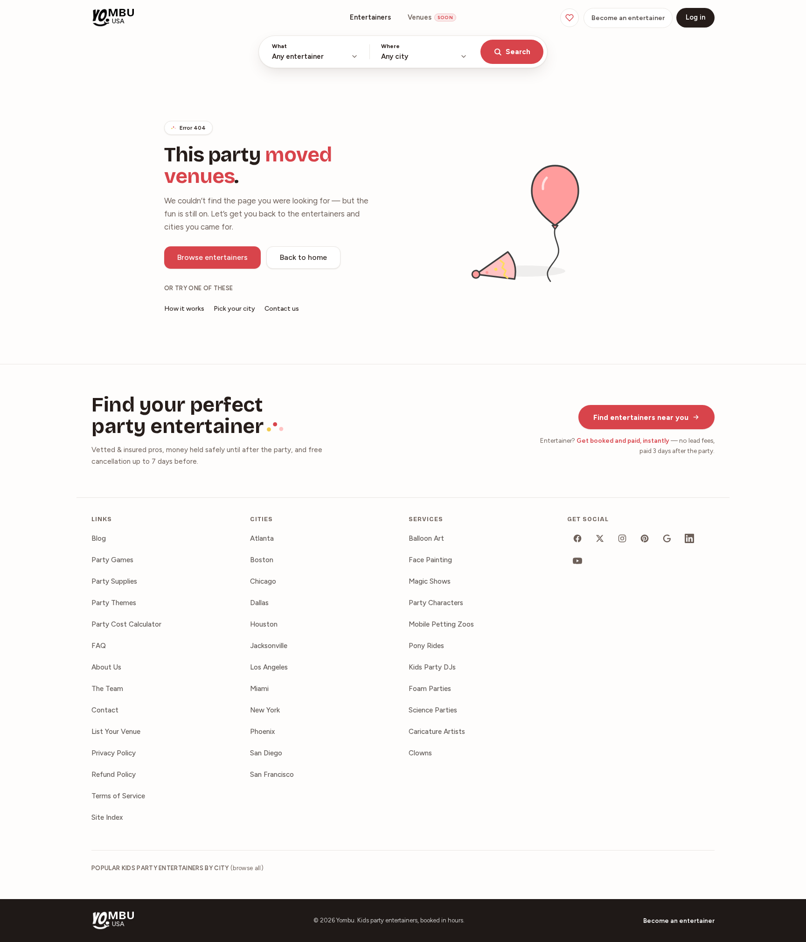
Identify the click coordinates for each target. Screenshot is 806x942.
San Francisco (272, 774)
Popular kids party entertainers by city (177, 868)
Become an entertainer (628, 18)
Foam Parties (430, 688)
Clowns (420, 753)
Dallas (259, 603)
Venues (430, 17)
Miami (259, 688)
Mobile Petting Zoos (441, 624)
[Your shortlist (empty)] (569, 17)
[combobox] (315, 52)
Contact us (281, 309)
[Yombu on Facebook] (577, 538)
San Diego (266, 753)
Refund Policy (113, 774)
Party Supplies (114, 581)
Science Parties (433, 710)
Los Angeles (269, 667)
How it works (184, 309)
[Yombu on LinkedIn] (689, 538)
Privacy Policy (113, 753)
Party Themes (113, 603)
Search (518, 52)
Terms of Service (118, 796)
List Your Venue (115, 731)
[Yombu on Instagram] (622, 538)
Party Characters (436, 603)
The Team (107, 688)
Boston (261, 560)
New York (265, 710)
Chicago (263, 581)
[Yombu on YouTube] (577, 561)
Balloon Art (426, 538)
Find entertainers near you (640, 417)
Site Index (107, 817)
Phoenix (262, 731)
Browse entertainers (212, 257)
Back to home (303, 257)
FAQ (98, 646)
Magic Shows (430, 581)
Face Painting (430, 560)
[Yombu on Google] (667, 538)
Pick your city (234, 309)
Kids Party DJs (432, 667)
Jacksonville (268, 646)
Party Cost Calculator (126, 624)
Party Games (112, 560)
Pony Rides (426, 646)
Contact (104, 710)
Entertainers (370, 17)
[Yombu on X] (600, 538)
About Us (106, 667)
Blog (98, 538)
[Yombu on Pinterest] (644, 538)
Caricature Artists (437, 731)
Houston (264, 624)
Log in (695, 17)
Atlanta (262, 538)
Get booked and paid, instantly (623, 440)
